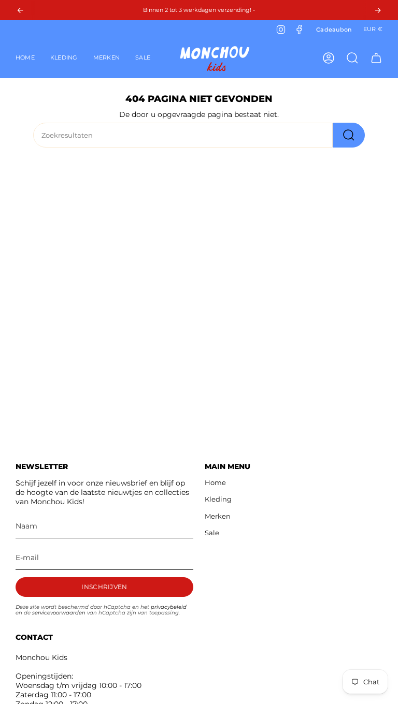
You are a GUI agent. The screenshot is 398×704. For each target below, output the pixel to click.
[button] (64, 58)
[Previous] (20, 10)
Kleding (218, 499)
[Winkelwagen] (376, 58)
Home (215, 482)
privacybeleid (169, 607)
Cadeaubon (334, 29)
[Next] (377, 10)
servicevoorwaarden (59, 612)
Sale (212, 533)
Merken (218, 516)
